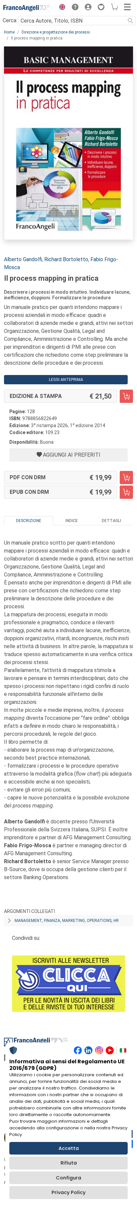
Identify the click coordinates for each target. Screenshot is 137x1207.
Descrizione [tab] (28, 520)
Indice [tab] (72, 520)
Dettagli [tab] (111, 520)
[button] (60, 8)
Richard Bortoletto (66, 259)
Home (9, 32)
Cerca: (10, 20)
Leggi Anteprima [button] (66, 379)
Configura (68, 1177)
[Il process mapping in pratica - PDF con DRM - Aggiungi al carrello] (126, 477)
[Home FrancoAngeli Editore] (26, 8)
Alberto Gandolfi (23, 259)
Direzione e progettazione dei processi (56, 32)
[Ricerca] (130, 20)
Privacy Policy (68, 1192)
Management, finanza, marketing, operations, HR (67, 920)
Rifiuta (69, 1163)
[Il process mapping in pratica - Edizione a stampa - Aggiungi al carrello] (126, 396)
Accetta (69, 1148)
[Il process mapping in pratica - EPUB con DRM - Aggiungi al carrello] (126, 492)
